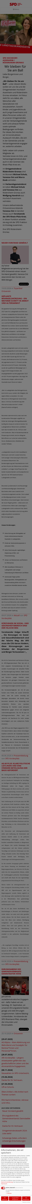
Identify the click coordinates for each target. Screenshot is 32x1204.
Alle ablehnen (4, 1198)
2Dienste (8, 1193)
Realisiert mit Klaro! (26, 1202)
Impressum (4, 1183)
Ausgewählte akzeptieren (15, 1198)
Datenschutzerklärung (7, 1182)
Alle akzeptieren (26, 1198)
